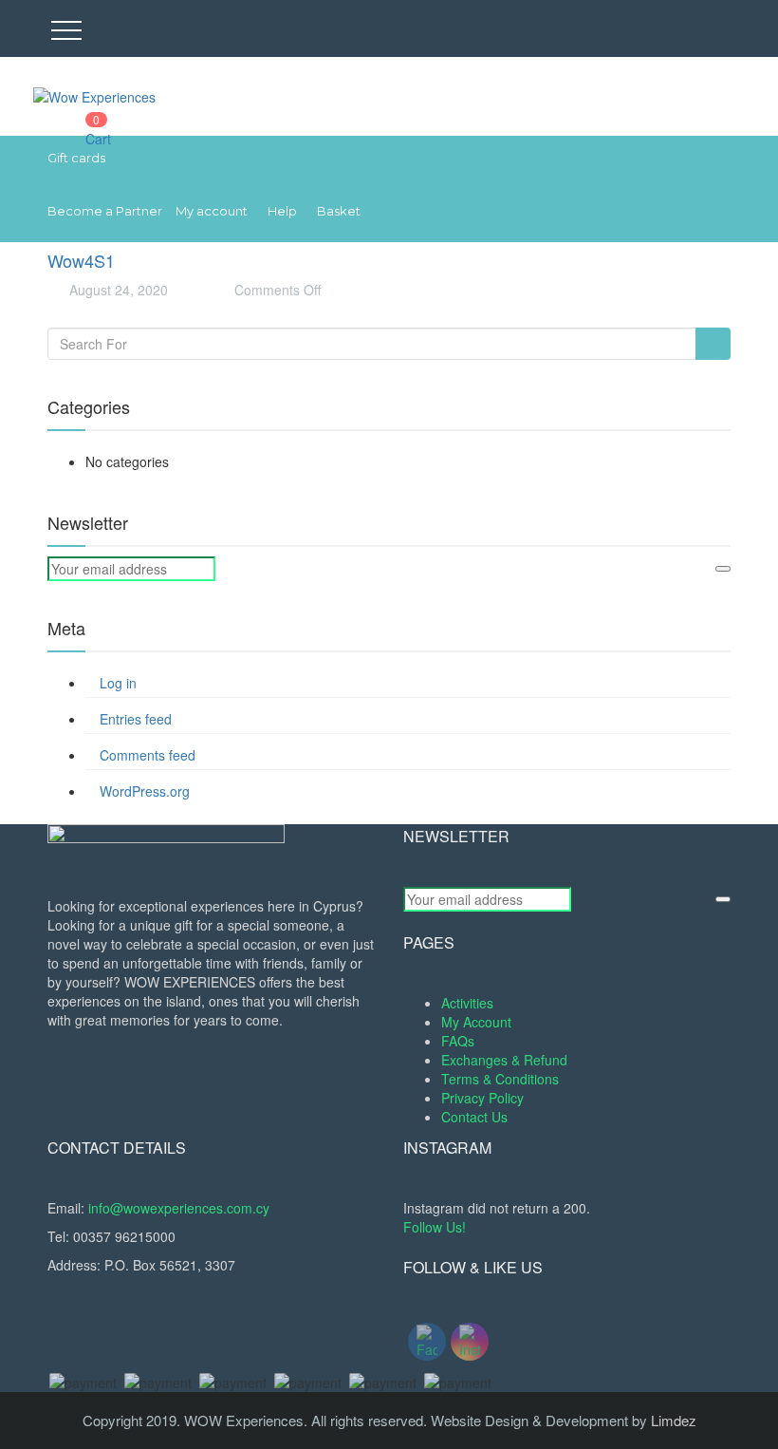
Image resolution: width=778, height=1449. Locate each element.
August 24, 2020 (116, 289)
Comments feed (147, 754)
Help (282, 210)
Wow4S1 (81, 260)
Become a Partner (104, 210)
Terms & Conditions (500, 1078)
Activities (467, 1002)
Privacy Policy (482, 1097)
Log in (118, 682)
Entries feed (136, 718)
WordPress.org (145, 790)
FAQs (457, 1040)
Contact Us (474, 1116)
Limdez (673, 1420)
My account (212, 210)
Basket (339, 210)
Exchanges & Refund (504, 1059)
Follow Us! (434, 1226)
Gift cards (76, 157)
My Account (476, 1021)
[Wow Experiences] (94, 94)
